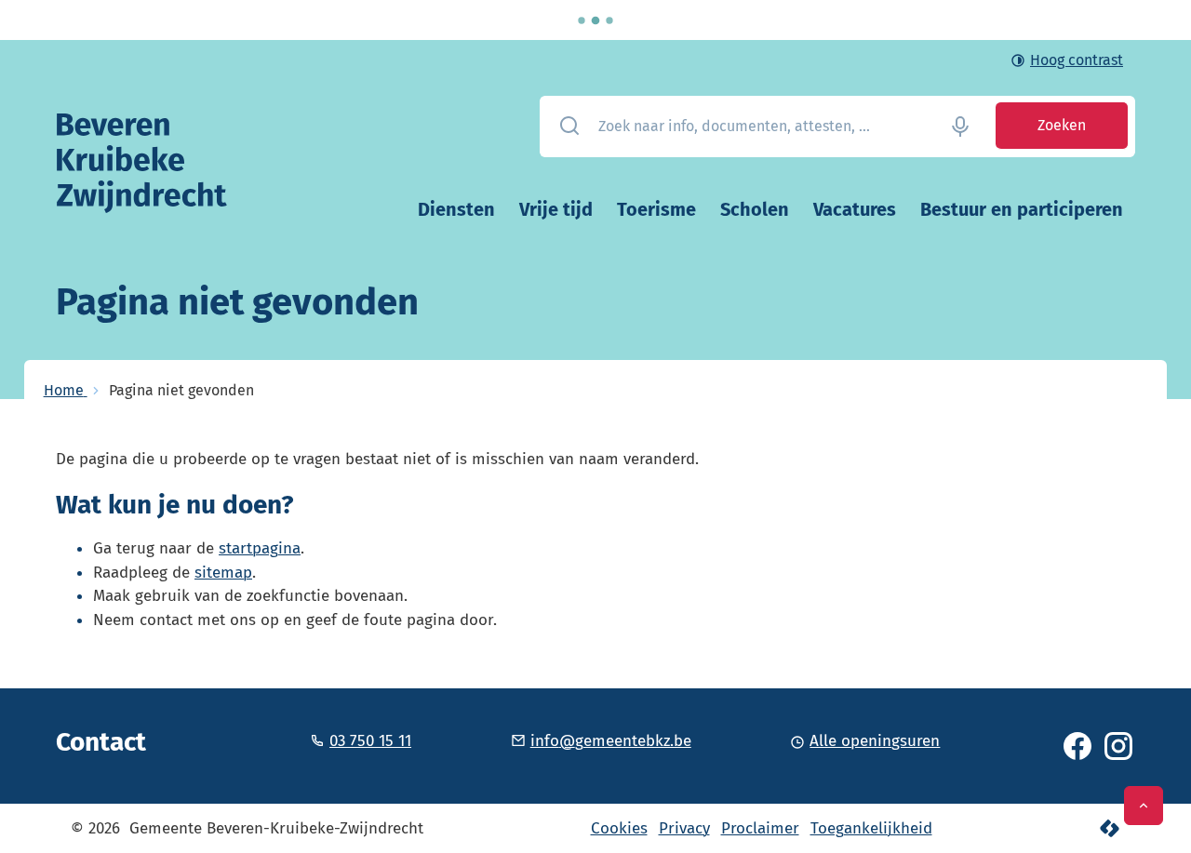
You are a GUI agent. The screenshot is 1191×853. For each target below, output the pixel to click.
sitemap (223, 572)
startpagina (260, 548)
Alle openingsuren (875, 741)
